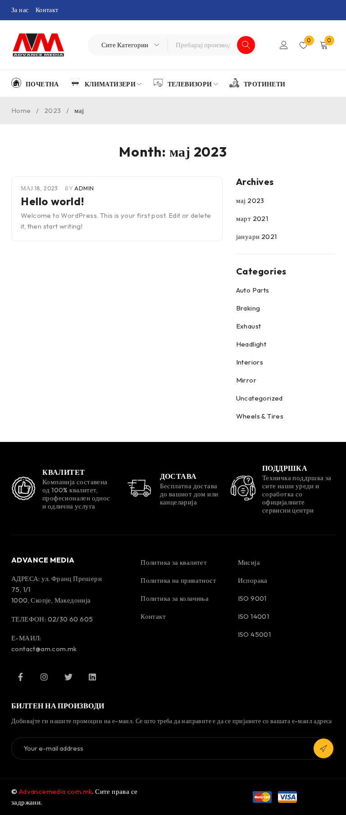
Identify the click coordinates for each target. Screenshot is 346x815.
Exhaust (248, 326)
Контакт (47, 10)
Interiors (250, 362)
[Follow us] (68, 677)
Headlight (251, 344)
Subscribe (323, 748)
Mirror (246, 380)
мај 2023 (250, 200)
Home (21, 110)
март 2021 (252, 218)
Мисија (249, 562)
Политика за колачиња (175, 598)
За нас (19, 10)
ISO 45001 (254, 634)
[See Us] (44, 677)
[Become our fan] (20, 677)
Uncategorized (259, 398)
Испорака (253, 580)
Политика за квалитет (174, 562)
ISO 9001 (252, 598)
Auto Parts (252, 290)
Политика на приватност (178, 580)
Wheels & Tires (260, 416)
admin (84, 188)
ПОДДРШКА (285, 468)
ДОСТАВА (178, 476)
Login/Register (284, 45)
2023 (52, 110)
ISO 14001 (253, 616)
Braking (248, 308)
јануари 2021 (256, 236)
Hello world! (52, 201)
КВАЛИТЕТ (63, 472)
